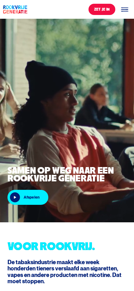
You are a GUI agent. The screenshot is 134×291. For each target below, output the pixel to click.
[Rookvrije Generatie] (14, 9)
